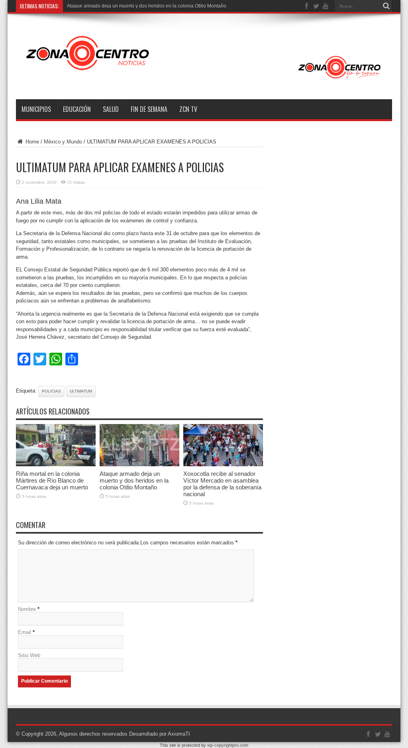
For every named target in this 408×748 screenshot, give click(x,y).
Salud (111, 109)
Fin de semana (149, 109)
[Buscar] (386, 6)
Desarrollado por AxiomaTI (159, 734)
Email (24, 632)
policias (51, 391)
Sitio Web (29, 655)
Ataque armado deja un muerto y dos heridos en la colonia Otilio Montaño (146, 6)
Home (31, 142)
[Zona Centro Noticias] (204, 79)
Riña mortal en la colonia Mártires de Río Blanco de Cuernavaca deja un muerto (52, 480)
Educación (77, 109)
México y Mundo (63, 142)
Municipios (36, 109)
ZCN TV (188, 109)
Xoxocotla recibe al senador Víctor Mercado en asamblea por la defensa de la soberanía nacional (222, 483)
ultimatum (81, 391)
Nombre (27, 609)
